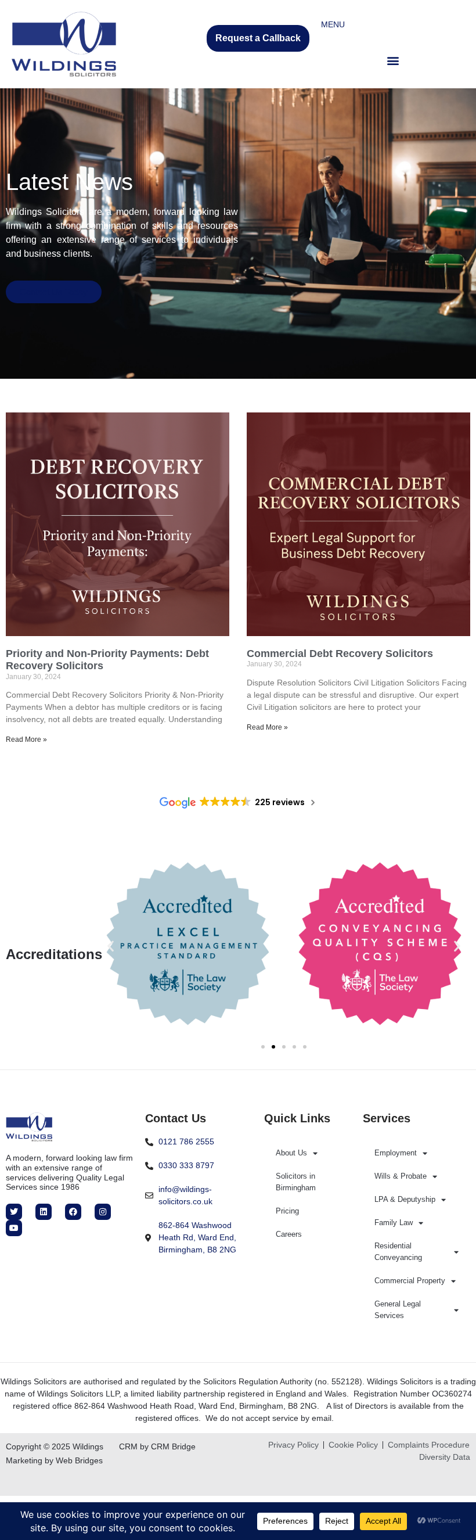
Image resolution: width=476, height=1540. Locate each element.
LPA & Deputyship (404, 1199)
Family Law (393, 1222)
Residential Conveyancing (398, 1251)
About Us (291, 1152)
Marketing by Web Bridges (54, 1460)
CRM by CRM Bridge (157, 1446)
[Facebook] (73, 1212)
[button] (392, 60)
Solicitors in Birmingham (296, 1182)
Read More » (26, 739)
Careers (289, 1234)
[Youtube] (14, 1228)
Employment (395, 1152)
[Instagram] (103, 1212)
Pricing (287, 1211)
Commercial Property (409, 1280)
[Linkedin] (43, 1212)
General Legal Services (397, 1310)
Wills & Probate (400, 1176)
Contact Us (175, 1118)
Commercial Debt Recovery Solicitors (340, 653)
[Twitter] (14, 1212)
